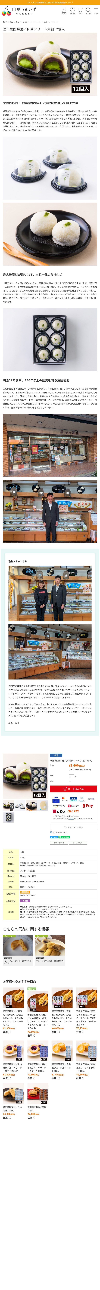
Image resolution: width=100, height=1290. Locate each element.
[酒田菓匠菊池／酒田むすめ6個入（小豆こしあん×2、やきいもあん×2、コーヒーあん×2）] (13, 997)
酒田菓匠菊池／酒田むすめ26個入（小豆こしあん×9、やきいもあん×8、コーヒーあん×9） (86, 1018)
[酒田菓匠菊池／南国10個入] (37, 1093)
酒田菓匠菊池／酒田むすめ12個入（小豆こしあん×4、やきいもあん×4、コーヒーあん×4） (37, 1021)
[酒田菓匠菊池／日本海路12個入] (13, 1093)
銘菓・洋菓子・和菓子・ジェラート (25, 22)
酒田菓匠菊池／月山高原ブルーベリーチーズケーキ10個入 (36, 1067)
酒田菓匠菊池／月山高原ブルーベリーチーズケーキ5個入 (12, 1067)
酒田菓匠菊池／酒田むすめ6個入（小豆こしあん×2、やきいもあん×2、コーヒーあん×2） (13, 1018)
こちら (71, 818)
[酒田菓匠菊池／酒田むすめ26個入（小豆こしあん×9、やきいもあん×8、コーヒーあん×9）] (86, 997)
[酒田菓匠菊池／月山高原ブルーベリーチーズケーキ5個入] (13, 1051)
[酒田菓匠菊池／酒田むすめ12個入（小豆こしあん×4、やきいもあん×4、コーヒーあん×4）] (37, 1001)
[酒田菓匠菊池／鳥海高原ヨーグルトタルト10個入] (86, 1051)
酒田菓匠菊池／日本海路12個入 (12, 1108)
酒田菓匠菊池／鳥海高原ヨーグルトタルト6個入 (61, 1067)
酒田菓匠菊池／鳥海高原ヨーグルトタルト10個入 (85, 1067)
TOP (5, 22)
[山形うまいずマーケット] (19, 11)
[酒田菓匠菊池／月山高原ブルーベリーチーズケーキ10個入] (37, 1051)
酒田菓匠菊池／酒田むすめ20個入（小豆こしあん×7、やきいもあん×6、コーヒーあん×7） (62, 1018)
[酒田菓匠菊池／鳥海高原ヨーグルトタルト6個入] (62, 1051)
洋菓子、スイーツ (51, 22)
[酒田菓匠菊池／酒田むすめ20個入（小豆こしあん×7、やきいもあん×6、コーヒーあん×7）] (62, 997)
